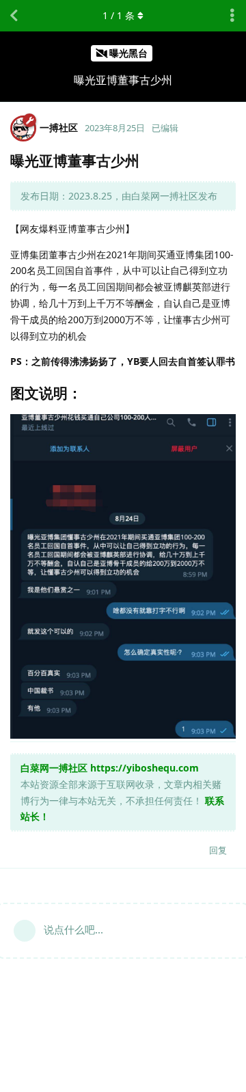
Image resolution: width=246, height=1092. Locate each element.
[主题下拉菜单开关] (232, 15)
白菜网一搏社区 (53, 767)
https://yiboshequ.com (144, 767)
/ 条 (118, 15)
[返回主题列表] (13, 15)
